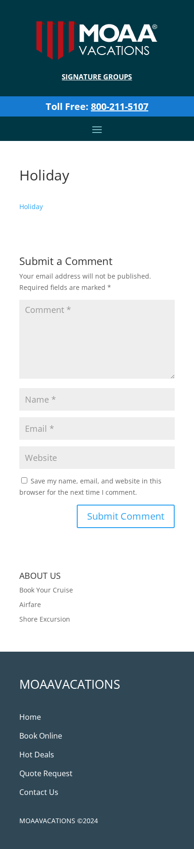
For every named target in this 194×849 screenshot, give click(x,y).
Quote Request (46, 773)
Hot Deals (36, 754)
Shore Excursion (44, 619)
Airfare (30, 604)
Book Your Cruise (46, 589)
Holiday (31, 206)
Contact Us (38, 792)
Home (30, 717)
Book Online (40, 736)
